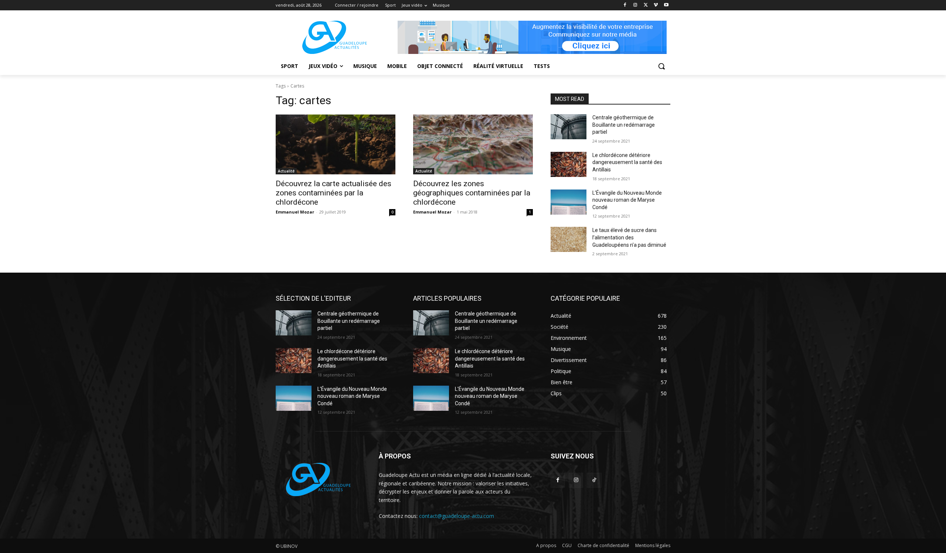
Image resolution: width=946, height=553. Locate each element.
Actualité (286, 171)
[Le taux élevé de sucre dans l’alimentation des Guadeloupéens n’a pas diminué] (568, 239)
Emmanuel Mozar (295, 212)
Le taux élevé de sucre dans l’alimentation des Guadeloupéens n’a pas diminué (629, 237)
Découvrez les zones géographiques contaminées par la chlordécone (471, 192)
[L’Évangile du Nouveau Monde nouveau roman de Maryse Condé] (568, 202)
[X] (646, 5)
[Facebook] (625, 5)
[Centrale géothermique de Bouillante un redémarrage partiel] (568, 126)
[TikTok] (594, 480)
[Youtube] (666, 5)
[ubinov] (532, 37)
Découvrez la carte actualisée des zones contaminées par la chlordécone (333, 192)
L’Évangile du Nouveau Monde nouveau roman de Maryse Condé (627, 200)
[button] (661, 66)
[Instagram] (635, 5)
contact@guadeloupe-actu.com (456, 515)
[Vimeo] (655, 5)
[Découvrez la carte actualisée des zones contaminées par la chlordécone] (335, 144)
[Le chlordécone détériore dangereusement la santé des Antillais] (568, 164)
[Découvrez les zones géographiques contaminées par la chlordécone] (473, 144)
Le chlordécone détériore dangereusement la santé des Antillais (627, 162)
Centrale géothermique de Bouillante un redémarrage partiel (623, 125)
